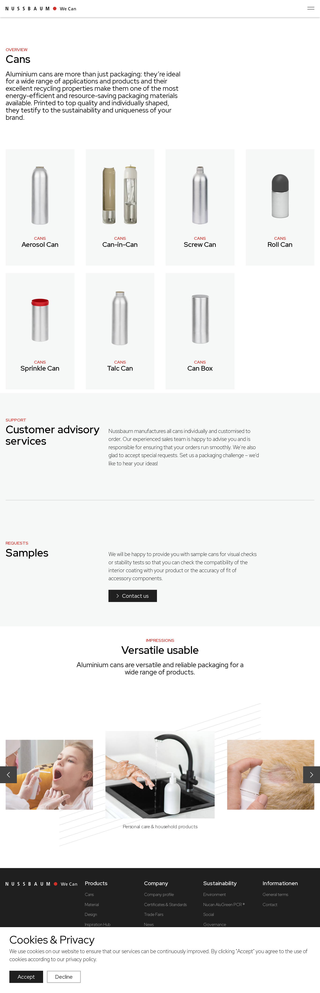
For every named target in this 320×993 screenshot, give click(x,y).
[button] (8, 774)
